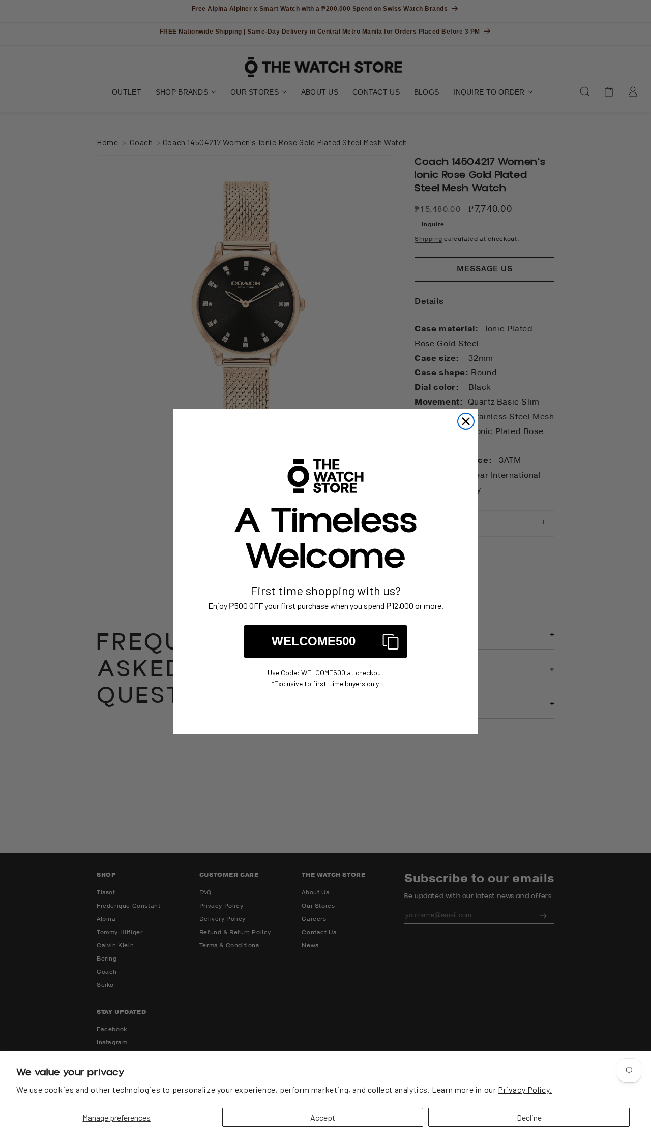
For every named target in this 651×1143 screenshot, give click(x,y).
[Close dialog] (466, 421)
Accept (322, 1117)
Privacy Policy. (525, 1089)
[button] (325, 641)
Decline (529, 1117)
